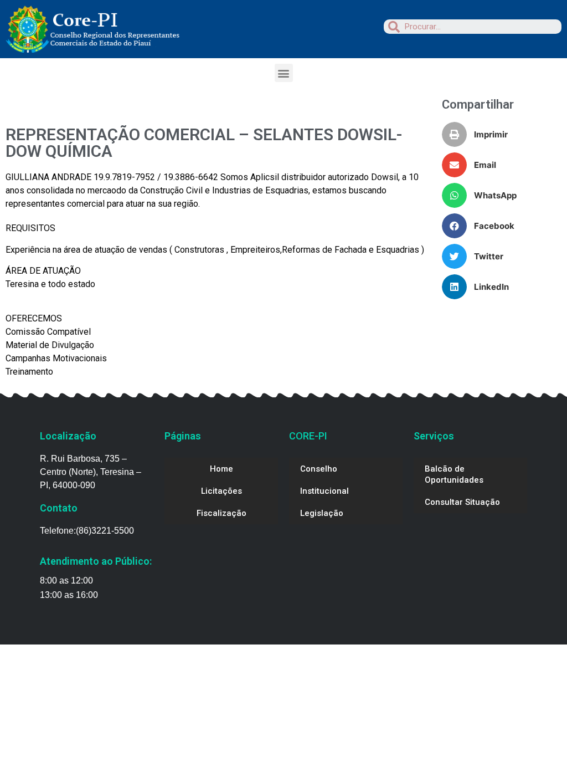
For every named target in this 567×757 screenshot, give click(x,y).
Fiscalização (221, 513)
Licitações (221, 491)
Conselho (318, 469)
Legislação (321, 513)
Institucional (324, 491)
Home (221, 469)
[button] (284, 73)
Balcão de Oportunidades (454, 474)
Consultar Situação (462, 502)
